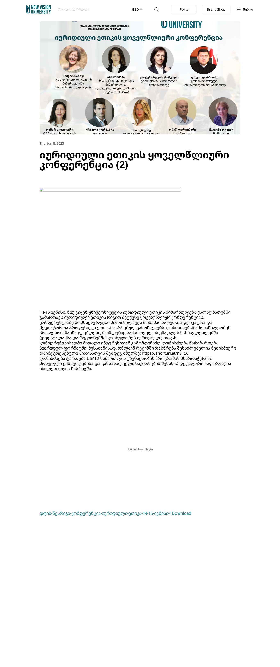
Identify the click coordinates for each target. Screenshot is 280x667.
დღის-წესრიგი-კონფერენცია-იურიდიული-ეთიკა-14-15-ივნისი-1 (106, 513)
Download (181, 513)
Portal (184, 9)
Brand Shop (216, 9)
